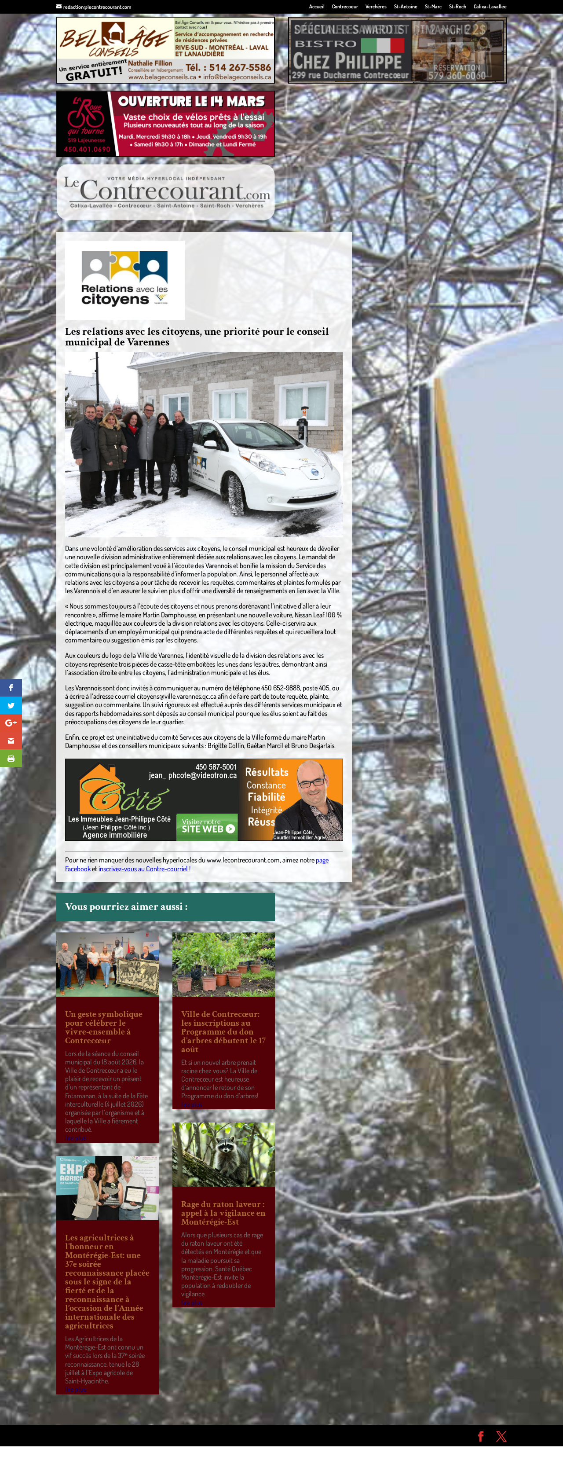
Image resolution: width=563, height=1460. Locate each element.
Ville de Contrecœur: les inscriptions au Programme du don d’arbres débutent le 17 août (223, 1032)
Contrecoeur (345, 7)
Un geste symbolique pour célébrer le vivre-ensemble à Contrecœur (104, 1027)
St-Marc (433, 7)
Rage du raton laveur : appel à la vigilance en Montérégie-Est (223, 1213)
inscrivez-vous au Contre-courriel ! (144, 868)
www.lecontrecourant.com (243, 859)
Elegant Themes (106, 1435)
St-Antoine (405, 7)
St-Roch (457, 7)
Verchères (376, 7)
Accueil (317, 7)
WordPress (185, 1435)
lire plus (75, 1138)
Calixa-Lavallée (490, 7)
